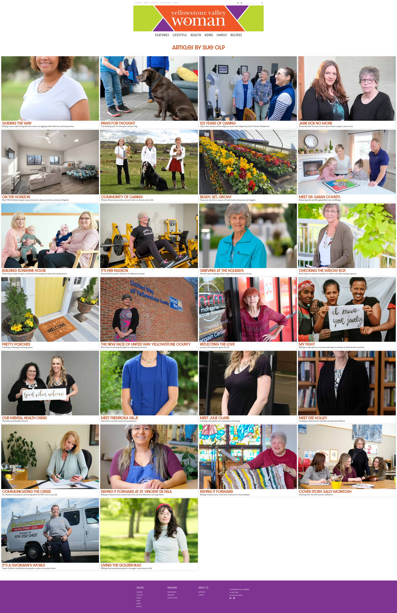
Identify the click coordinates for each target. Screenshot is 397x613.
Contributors (165, 3)
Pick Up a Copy (172, 598)
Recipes (236, 35)
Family (222, 35)
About (146, 3)
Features (162, 35)
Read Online (171, 592)
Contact (176, 3)
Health (195, 35)
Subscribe (138, 3)
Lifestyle (180, 35)
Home (209, 35)
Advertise (154, 3)
